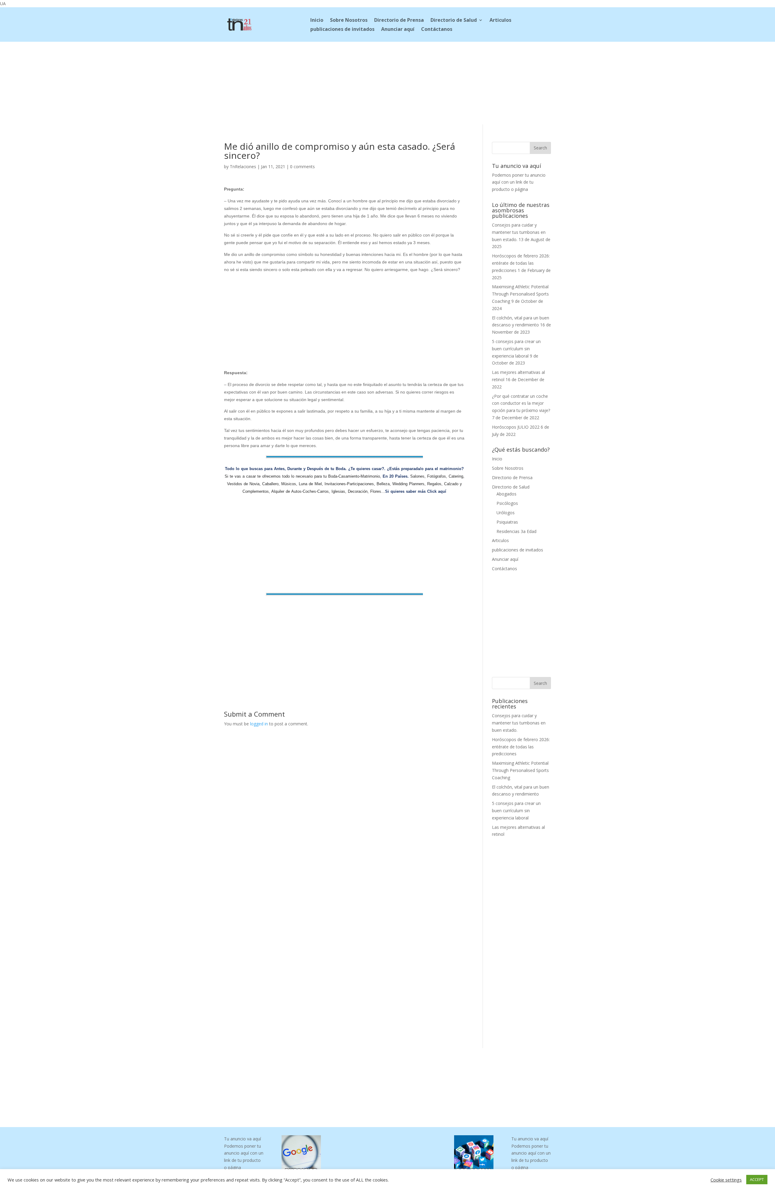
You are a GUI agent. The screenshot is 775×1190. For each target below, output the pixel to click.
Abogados (506, 494)
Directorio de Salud (453, 20)
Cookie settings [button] (726, 1179)
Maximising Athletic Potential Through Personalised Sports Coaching (520, 294)
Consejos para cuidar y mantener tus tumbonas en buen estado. (519, 232)
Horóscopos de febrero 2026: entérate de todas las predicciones (521, 263)
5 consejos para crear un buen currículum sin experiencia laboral (516, 348)
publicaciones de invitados (342, 29)
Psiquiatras (507, 522)
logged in (259, 724)
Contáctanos (436, 29)
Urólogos (505, 512)
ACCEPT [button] (757, 1179)
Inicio (316, 20)
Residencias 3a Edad (516, 531)
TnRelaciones (243, 166)
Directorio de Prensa (399, 20)
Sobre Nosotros (349, 20)
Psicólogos (507, 503)
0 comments (302, 166)
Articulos (500, 20)
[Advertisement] (387, 82)
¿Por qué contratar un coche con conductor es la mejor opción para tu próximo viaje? (521, 403)
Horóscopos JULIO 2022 (515, 427)
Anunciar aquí (397, 29)
